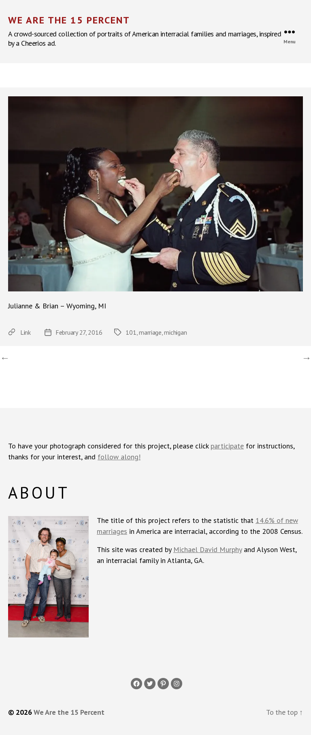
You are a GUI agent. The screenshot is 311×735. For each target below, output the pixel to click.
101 (131, 332)
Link (25, 332)
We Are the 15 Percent (69, 20)
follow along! (119, 456)
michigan (175, 332)
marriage (150, 332)
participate (227, 445)
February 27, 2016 (78, 332)
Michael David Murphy (207, 549)
